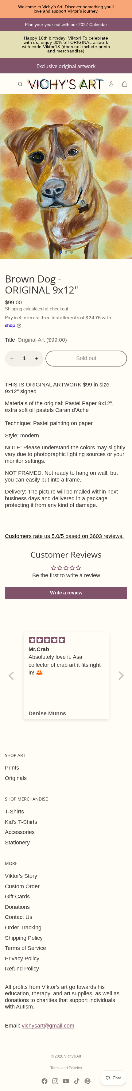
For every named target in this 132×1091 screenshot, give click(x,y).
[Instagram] (55, 1081)
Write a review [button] (66, 592)
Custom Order (22, 886)
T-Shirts (14, 812)
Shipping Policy (24, 938)
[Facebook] (44, 1081)
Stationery (17, 842)
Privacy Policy (22, 958)
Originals (16, 778)
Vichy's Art (72, 1056)
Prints (12, 768)
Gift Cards (17, 896)
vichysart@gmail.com (48, 1026)
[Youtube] (66, 1081)
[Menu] (7, 84)
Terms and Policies (66, 1068)
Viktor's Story (21, 876)
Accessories (20, 832)
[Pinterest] (87, 1081)
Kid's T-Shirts (21, 822)
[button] (12, 675)
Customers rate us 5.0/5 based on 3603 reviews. (64, 536)
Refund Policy (22, 969)
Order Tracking (23, 927)
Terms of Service (25, 948)
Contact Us (18, 917)
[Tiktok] (76, 1081)
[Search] (20, 84)
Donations (17, 907)
